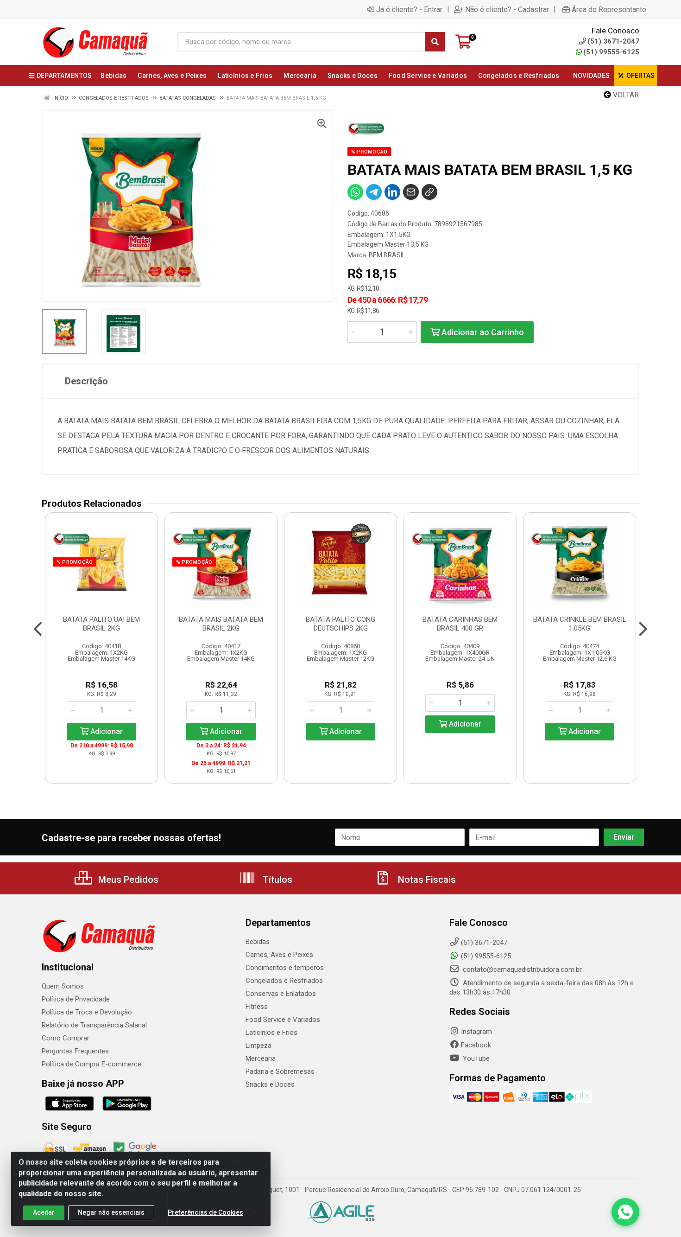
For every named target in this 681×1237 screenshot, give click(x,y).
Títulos (276, 879)
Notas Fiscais (426, 879)
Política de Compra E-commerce (91, 1064)
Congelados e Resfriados (284, 980)
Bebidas (258, 941)
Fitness (257, 1006)
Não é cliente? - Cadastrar (507, 9)
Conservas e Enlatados (281, 993)
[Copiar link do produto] (429, 192)
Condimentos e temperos (285, 967)
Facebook (476, 1045)
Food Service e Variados (283, 1019)
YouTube (475, 1058)
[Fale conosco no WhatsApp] (625, 1212)
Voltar (625, 94)
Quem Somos (63, 986)
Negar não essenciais (111, 1212)
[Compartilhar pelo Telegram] (374, 192)
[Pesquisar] (435, 41)
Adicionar (105, 731)
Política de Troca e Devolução (87, 1012)
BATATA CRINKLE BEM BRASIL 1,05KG (579, 623)
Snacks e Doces (270, 1084)
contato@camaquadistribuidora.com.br (521, 969)
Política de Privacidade (76, 999)
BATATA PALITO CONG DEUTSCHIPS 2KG (340, 623)
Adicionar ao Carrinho (482, 332)
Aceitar (44, 1212)
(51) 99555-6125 (611, 52)
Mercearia (261, 1058)
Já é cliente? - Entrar (409, 9)
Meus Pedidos (127, 879)
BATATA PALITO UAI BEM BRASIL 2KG (101, 623)
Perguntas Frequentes (75, 1051)
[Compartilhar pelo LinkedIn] (392, 192)
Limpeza (258, 1045)
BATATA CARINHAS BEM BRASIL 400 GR (460, 623)
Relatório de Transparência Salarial (94, 1025)
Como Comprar (65, 1038)
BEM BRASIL (387, 255)
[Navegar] (37, 629)
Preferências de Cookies (205, 1212)
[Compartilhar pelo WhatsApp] (355, 192)
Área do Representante (609, 9)
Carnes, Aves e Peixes (279, 954)
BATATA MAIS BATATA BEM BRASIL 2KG (221, 623)
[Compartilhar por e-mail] (411, 192)
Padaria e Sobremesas (280, 1071)
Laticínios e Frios (271, 1032)
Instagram (476, 1031)
